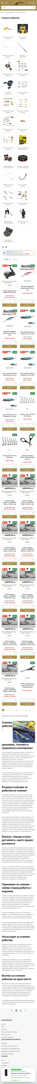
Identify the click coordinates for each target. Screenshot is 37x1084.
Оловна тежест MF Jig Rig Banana (9, 456)
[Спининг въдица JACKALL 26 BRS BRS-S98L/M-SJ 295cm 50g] (10, 622)
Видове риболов (9, 12)
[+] (15, 301)
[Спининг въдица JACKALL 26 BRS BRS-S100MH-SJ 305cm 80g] (27, 622)
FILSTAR (27, 678)
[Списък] (6, 247)
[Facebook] (12, 1010)
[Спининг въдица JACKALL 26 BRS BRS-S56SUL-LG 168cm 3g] (27, 528)
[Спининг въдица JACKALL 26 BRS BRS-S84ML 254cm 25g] (27, 575)
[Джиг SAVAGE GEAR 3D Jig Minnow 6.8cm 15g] (10, 358)
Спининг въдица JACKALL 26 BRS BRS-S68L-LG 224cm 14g (9, 502)
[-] (4, 301)
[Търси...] (34, 7)
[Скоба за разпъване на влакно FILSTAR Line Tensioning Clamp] (27, 669)
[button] (9, 305)
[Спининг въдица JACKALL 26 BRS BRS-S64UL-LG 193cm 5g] (10, 528)
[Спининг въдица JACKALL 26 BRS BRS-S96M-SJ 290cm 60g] (10, 669)
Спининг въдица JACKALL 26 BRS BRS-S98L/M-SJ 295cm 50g (10, 642)
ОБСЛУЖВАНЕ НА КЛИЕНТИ (10, 1039)
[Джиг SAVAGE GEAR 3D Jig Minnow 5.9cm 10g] (27, 358)
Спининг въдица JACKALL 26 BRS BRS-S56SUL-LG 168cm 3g (27, 549)
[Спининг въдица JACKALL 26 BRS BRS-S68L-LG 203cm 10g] (27, 482)
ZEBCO (27, 450)
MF (27, 408)
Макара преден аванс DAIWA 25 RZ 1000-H (9, 291)
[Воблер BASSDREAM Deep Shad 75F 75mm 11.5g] (10, 317)
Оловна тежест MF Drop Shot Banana (27, 415)
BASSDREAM (27, 281)
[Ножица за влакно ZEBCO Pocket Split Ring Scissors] (27, 441)
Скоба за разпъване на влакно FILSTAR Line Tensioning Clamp (27, 685)
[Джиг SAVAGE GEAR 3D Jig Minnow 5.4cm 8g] (10, 399)
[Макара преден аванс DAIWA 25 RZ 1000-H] (10, 272)
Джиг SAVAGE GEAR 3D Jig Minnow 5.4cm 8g (10, 415)
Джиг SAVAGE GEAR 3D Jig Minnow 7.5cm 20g (27, 333)
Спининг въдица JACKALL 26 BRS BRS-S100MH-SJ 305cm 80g (27, 642)
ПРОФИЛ (4, 1056)
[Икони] (2, 247)
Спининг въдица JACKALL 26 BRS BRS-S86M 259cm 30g (9, 596)
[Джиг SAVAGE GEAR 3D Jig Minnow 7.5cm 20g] (27, 317)
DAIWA (9, 285)
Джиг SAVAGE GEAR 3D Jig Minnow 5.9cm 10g (27, 374)
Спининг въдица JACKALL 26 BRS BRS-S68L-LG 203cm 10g (27, 502)
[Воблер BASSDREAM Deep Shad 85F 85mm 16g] (27, 272)
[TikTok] (25, 1010)
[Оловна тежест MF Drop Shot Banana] (27, 399)
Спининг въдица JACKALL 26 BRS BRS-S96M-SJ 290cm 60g (9, 689)
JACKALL (9, 495)
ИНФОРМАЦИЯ (6, 1020)
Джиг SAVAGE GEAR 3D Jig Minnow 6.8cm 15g (10, 374)
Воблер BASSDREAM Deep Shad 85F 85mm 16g (27, 288)
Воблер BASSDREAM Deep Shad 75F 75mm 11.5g (9, 333)
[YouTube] (20, 1010)
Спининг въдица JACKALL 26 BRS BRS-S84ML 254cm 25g (27, 596)
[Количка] (34, 3)
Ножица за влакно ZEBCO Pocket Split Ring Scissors (27, 457)
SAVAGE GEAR (27, 326)
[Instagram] (16, 1010)
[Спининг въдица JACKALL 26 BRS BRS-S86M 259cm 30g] (10, 575)
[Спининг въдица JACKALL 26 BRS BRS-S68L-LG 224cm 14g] (10, 482)
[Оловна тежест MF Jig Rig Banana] (10, 441)
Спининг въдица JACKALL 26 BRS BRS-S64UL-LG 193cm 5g (9, 549)
